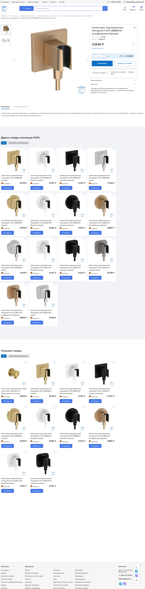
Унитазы (28, 579)
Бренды (62, 2)
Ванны (27, 570)
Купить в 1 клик (124, 63)
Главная (4, 16)
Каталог (28, 8)
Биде (55, 579)
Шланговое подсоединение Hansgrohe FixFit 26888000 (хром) (12, 267)
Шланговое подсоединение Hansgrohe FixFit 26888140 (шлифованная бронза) (99, 222)
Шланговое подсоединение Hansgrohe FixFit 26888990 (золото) (12, 222)
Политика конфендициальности (11, 582)
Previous (15, 59)
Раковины (56, 570)
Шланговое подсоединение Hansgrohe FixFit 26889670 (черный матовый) (70, 177)
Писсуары (56, 576)
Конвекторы (79, 576)
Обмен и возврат (33, 2)
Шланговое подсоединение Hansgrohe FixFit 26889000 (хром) (99, 177)
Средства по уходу (81, 588)
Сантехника (13, 16)
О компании (5, 2)
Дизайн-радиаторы (81, 573)
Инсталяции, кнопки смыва (34, 576)
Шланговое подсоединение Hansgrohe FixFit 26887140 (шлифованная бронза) (12, 312)
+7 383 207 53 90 (125, 575)
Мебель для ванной (31, 573)
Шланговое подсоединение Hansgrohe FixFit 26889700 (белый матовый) (41, 177)
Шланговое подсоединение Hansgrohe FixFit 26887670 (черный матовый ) (70, 267)
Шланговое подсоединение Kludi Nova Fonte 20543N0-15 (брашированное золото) (14, 391)
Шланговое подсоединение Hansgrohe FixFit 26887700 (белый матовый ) (41, 267)
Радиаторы (78, 570)
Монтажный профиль (82, 585)
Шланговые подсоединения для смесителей (77, 16)
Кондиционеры (80, 579)
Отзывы (44, 2)
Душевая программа (28, 16)
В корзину (102, 63)
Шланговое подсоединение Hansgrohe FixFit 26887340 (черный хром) (99, 267)
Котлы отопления (59, 588)
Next (88, 59)
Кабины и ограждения (32, 588)
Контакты (53, 2)
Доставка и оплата (18, 2)
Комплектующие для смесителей (48, 16)
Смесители (28, 582)
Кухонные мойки (58, 573)
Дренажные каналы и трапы (63, 582)
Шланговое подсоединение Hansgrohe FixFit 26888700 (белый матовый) (41, 222)
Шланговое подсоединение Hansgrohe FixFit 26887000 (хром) (41, 312)
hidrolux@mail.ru (125, 579)
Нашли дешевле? (97, 48)
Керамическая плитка (60, 585)
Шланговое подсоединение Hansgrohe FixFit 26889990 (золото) (12, 177)
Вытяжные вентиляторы (83, 582)
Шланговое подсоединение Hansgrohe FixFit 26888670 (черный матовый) (70, 222)
